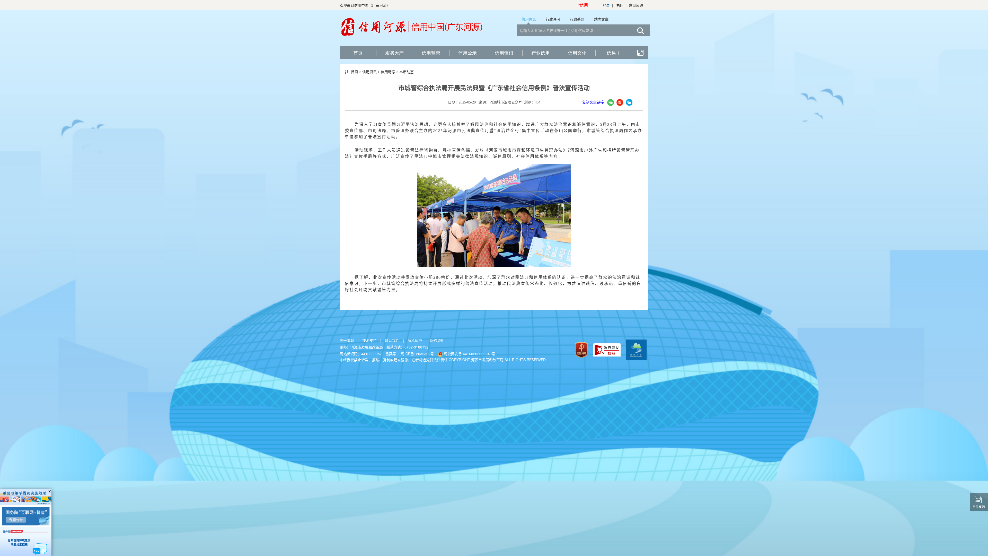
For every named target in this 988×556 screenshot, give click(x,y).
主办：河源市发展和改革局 (361, 347)
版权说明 (437, 340)
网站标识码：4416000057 (361, 353)
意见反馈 (636, 5)
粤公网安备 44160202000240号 (469, 353)
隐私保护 (415, 340)
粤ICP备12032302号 (418, 353)
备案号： (410, 353)
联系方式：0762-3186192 (407, 347)
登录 (606, 5)
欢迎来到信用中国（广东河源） (365, 5)
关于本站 (347, 340)
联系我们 (392, 340)
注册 (619, 5)
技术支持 (369, 340)
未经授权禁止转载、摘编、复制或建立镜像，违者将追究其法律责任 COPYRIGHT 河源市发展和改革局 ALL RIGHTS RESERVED (443, 359)
